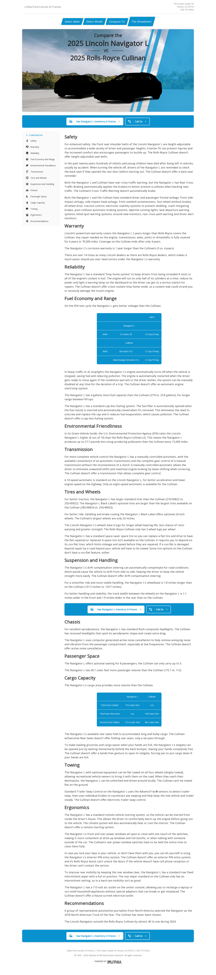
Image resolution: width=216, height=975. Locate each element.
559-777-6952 (187, 9)
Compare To (117, 21)
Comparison (35, 135)
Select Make (72, 21)
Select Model (94, 21)
